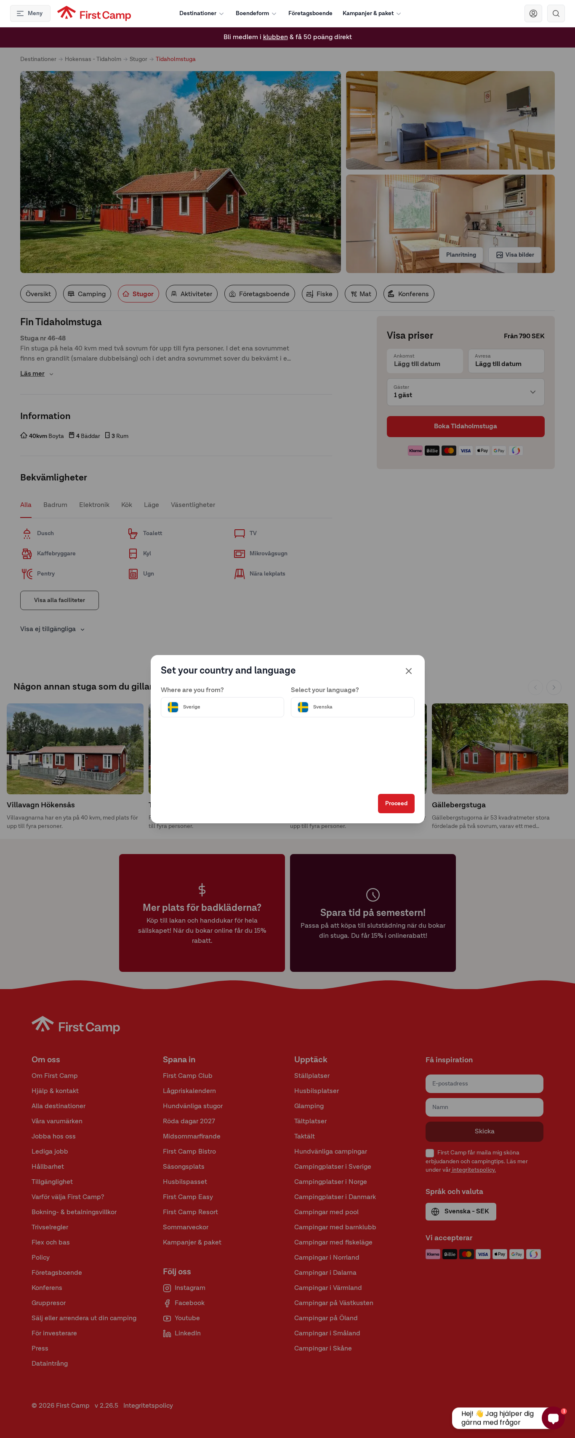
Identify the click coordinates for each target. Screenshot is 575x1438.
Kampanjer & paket (368, 13)
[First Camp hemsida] (94, 13)
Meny (35, 13)
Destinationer (197, 13)
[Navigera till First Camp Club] (533, 13)
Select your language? (325, 690)
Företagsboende (310, 13)
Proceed (396, 804)
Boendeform (252, 13)
